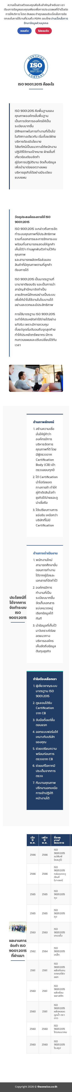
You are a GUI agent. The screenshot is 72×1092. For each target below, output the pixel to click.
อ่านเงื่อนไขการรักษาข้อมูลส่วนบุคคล (46, 20)
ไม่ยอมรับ (43, 31)
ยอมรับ (24, 31)
